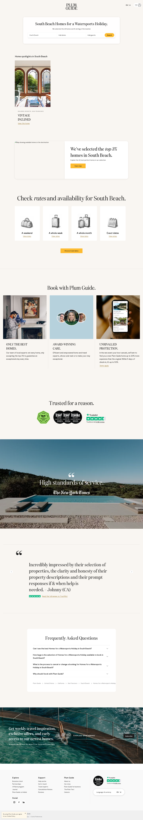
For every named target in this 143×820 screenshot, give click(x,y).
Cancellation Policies (45, 789)
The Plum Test (69, 789)
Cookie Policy (11, 816)
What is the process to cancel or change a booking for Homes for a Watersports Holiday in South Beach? (67, 666)
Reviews (41, 792)
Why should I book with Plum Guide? (48, 673)
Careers (67, 792)
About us (67, 781)
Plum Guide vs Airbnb (19, 792)
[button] (71, 5)
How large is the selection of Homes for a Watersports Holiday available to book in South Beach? (68, 656)
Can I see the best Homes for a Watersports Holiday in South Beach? (62, 648)
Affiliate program (18, 787)
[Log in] (137, 5)
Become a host (17, 781)
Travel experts (43, 787)
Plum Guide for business (72, 787)
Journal (14, 789)
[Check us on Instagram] (14, 802)
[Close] (25, 813)
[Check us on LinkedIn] (24, 802)
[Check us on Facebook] (19, 802)
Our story (67, 784)
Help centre (42, 781)
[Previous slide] (11, 571)
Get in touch (42, 784)
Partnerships (16, 784)
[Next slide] (131, 571)
